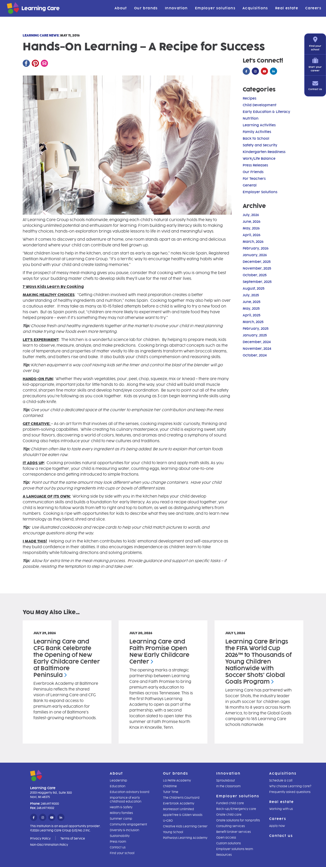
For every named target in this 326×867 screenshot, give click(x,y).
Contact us (118, 847)
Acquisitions (255, 8)
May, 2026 (251, 228)
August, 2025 (253, 289)
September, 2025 (257, 282)
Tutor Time (170, 792)
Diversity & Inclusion (124, 830)
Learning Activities (259, 125)
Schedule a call (280, 780)
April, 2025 (251, 315)
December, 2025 (257, 262)
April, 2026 (251, 235)
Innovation (176, 8)
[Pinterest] (35, 63)
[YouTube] (264, 71)
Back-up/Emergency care (236, 809)
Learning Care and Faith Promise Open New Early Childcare (159, 651)
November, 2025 (257, 268)
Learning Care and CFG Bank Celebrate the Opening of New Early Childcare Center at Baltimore (66, 658)
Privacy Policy (40, 838)
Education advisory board (129, 792)
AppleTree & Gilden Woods (182, 815)
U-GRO (168, 820)
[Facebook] (26, 63)
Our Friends (253, 172)
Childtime (170, 786)
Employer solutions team (234, 849)
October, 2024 (255, 355)
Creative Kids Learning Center (185, 826)
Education (117, 786)
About (121, 8)
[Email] (44, 63)
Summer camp (121, 818)
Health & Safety (121, 807)
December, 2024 (257, 342)
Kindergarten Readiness (264, 152)
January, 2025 (255, 335)
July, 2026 (251, 215)
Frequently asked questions (289, 792)
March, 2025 (253, 322)
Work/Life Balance (259, 159)
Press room (118, 841)
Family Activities (257, 132)
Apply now (277, 826)
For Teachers (254, 179)
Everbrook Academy (178, 803)
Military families (121, 813)
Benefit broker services (233, 832)
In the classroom (228, 786)
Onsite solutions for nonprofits (238, 820)
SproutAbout (225, 780)
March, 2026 (253, 242)
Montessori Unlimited (178, 809)
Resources (224, 854)
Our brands (146, 8)
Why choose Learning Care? (290, 786)
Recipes (249, 98)
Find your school (122, 853)
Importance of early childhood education (125, 799)
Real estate (286, 8)
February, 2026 (255, 248)
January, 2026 (255, 255)
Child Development (259, 105)
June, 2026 (251, 222)
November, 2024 (257, 349)
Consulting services (230, 826)
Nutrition (250, 119)
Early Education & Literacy (266, 112)
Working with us (281, 809)
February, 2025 (255, 329)
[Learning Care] (21, 9)
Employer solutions (215, 8)
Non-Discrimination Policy (49, 844)
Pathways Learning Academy (185, 838)
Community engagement (128, 824)
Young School (173, 832)
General (250, 185)
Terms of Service (72, 838)
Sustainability (120, 836)
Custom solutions (228, 843)
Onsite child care (229, 814)
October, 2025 (255, 275)
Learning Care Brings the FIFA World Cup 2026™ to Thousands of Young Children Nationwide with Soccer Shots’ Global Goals (258, 661)
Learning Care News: (41, 35)
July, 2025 (251, 295)
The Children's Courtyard (181, 797)
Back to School (256, 139)
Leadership (118, 780)
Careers (313, 8)
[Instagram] (255, 71)
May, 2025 (251, 309)
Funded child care (230, 803)
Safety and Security (260, 145)
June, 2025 (251, 302)
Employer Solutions (260, 192)
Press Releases (255, 165)
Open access (226, 837)
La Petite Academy (177, 780)
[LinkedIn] (273, 71)
